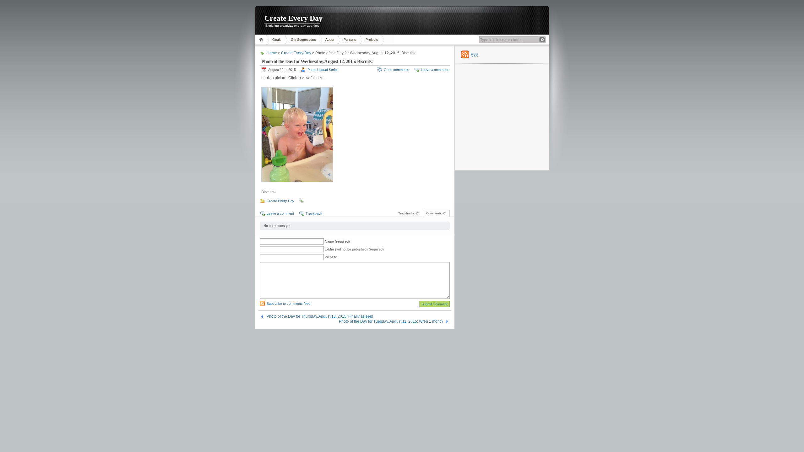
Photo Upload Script (322, 70)
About (329, 39)
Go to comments (396, 70)
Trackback (314, 213)
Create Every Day (293, 18)
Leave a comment (434, 70)
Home (262, 40)
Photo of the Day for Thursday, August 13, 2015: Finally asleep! (320, 316)
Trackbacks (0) (408, 213)
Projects (372, 39)
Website (331, 257)
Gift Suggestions (303, 39)
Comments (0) (436, 213)
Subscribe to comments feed (288, 303)
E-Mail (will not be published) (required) (354, 249)
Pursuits (350, 39)
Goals (276, 39)
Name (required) (337, 241)
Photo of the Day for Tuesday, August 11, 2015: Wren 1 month (391, 321)
